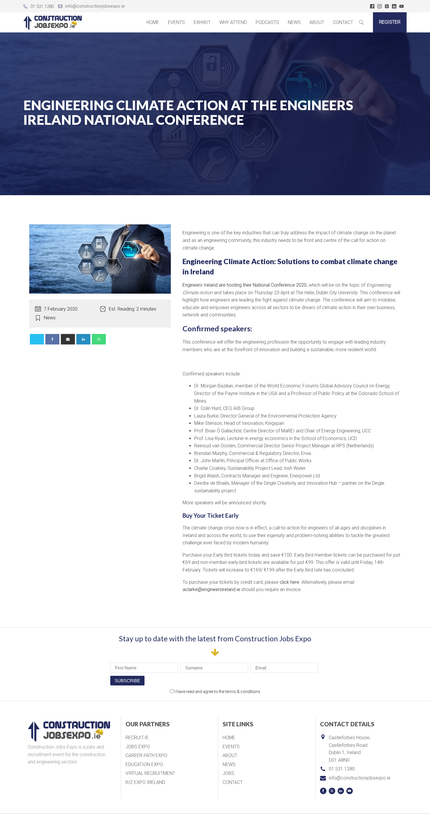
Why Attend (233, 22)
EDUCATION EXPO (144, 764)
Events (176, 22)
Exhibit (202, 22)
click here (289, 582)
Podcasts (267, 22)
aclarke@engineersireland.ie (211, 589)
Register (389, 22)
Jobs (228, 773)
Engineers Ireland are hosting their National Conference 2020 (245, 285)
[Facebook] (52, 339)
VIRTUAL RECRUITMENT (150, 773)
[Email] (68, 339)
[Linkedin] (83, 339)
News (294, 22)
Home (153, 22)
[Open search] (361, 22)
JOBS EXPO (137, 746)
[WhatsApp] (99, 339)
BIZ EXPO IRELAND (145, 782)
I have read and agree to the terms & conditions (217, 691)
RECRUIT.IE (137, 737)
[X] (37, 339)
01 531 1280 (42, 6)
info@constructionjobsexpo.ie (95, 6)
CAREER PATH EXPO (146, 755)
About (230, 755)
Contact (343, 22)
